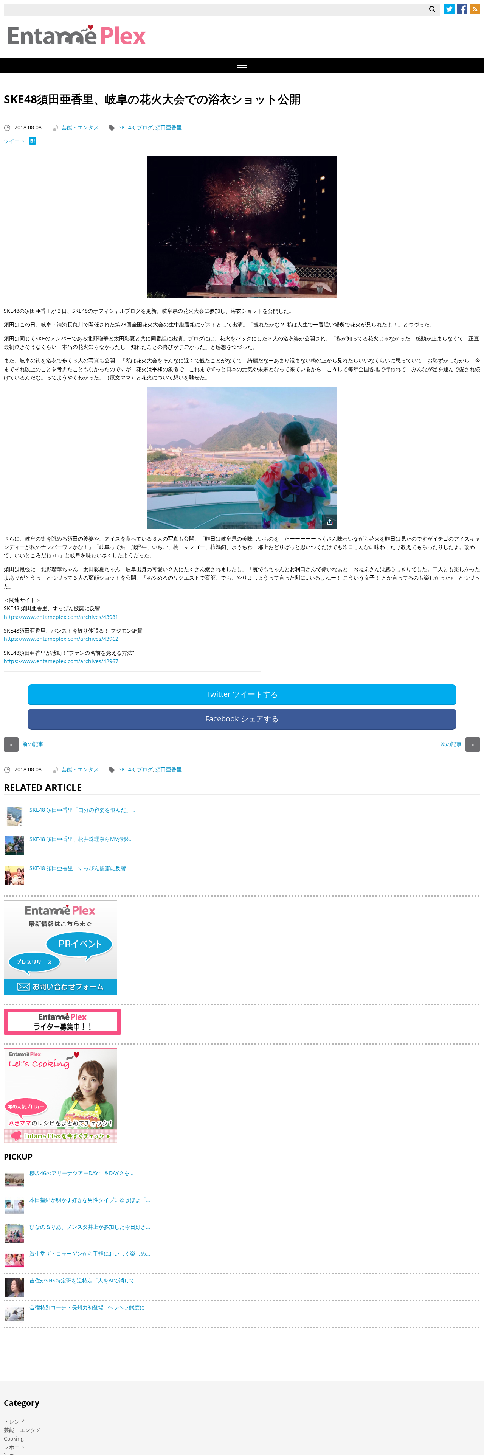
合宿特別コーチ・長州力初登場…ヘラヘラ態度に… (89, 1307)
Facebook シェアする (242, 719)
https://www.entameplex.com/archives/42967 (61, 661)
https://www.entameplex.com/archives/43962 (61, 638)
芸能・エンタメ (80, 127)
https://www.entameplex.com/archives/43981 (61, 616)
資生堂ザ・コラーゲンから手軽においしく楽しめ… (89, 1253)
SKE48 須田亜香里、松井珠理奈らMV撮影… (81, 839)
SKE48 (126, 127)
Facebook (462, 9)
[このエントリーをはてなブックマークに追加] (32, 142)
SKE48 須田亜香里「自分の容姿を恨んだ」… (82, 809)
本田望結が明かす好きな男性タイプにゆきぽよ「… (89, 1199)
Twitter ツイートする (242, 694)
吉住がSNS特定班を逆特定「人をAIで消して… (84, 1280)
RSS (475, 9)
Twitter (449, 9)
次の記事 (457, 744)
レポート (14, 1446)
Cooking (14, 1438)
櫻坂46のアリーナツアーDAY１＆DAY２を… (81, 1173)
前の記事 (26, 744)
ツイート (14, 141)
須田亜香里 (168, 127)
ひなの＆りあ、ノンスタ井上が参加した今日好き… (89, 1226)
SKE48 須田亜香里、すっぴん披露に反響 (77, 868)
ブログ (145, 127)
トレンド (14, 1421)
